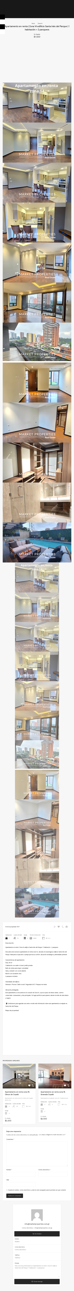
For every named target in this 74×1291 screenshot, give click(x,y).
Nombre (9, 1170)
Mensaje (17, 1263)
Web (7, 1180)
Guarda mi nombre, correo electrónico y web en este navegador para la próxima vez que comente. (37, 1190)
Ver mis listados (37, 1234)
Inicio (33, 23)
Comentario (10, 1139)
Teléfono (17, 1255)
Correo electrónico (44, 1170)
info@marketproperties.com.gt (37, 1224)
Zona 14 (40, 23)
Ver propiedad (19, 1083)
